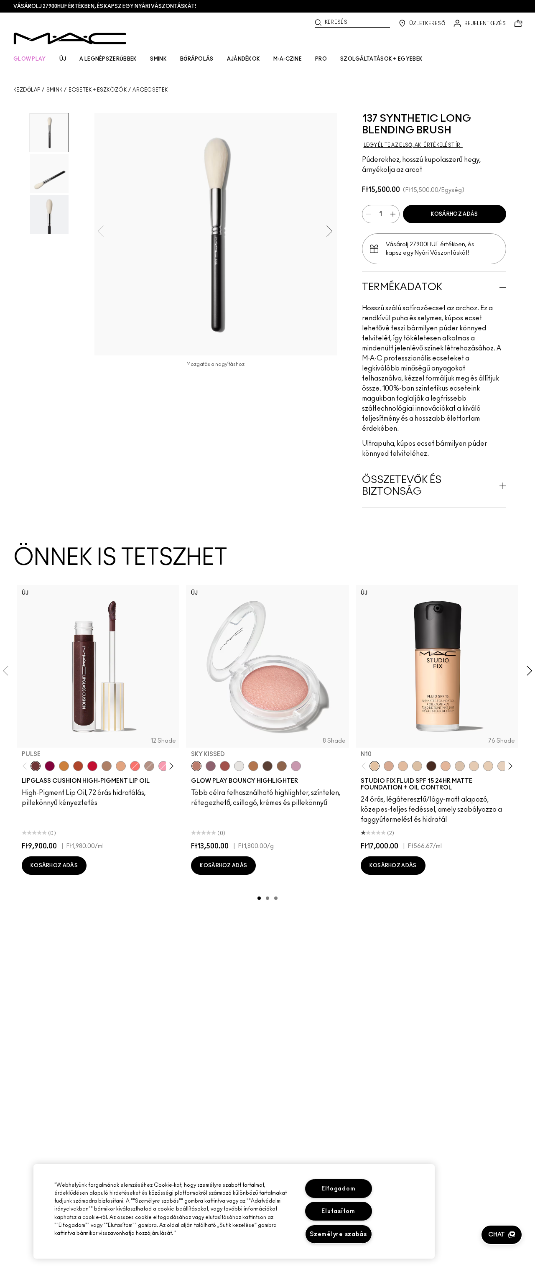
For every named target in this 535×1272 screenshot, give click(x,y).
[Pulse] (35, 766)
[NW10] (488, 766)
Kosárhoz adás (454, 214)
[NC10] (459, 766)
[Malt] (106, 766)
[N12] (388, 766)
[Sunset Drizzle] (210, 766)
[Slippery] (135, 766)
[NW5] (474, 766)
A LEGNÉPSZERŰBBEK (108, 58)
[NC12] (502, 766)
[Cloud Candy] (224, 766)
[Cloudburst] (253, 766)
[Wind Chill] (239, 766)
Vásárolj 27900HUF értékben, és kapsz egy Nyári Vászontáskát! (104, 6)
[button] (501, 1235)
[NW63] (431, 766)
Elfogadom (338, 1188)
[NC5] (417, 766)
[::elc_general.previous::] (26, 766)
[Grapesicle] (49, 766)
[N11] (445, 766)
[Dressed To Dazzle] (149, 766)
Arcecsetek (150, 89)
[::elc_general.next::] (169, 766)
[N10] (374, 766)
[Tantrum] (92, 766)
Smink (54, 89)
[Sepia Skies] (281, 766)
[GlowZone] (267, 766)
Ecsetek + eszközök (98, 89)
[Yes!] (64, 766)
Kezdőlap (26, 89)
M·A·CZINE (287, 58)
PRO (321, 58)
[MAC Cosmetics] (70, 38)
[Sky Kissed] (196, 766)
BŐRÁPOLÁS (197, 58)
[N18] (402, 766)
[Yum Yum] (163, 766)
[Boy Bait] (120, 766)
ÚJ (62, 58)
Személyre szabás (338, 1234)
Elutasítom (338, 1211)
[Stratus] (295, 766)
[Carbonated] (78, 766)
